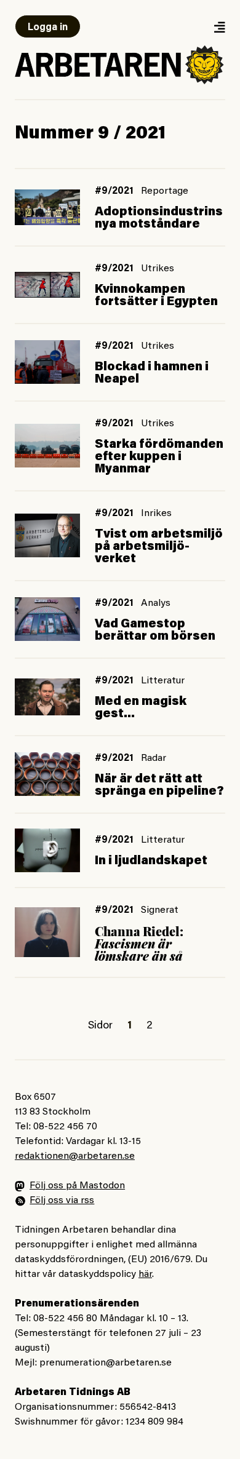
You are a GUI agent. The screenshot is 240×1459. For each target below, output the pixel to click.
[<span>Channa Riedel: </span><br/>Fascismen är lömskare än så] (47, 932)
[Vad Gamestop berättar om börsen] (47, 619)
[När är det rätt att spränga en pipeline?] (47, 774)
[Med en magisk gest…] (47, 696)
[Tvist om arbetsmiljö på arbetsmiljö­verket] (47, 535)
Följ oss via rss (62, 1201)
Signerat (159, 910)
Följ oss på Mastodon (77, 1186)
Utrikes (157, 269)
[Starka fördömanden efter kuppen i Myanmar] (47, 445)
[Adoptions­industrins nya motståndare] (47, 207)
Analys (155, 603)
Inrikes (156, 514)
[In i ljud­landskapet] (47, 850)
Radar (153, 758)
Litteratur (163, 681)
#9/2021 (114, 191)
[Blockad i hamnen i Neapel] (47, 362)
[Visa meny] (219, 27)
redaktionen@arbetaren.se (75, 1156)
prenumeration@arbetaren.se (105, 1363)
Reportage (164, 191)
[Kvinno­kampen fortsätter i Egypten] (47, 285)
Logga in (48, 28)
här (145, 1274)
